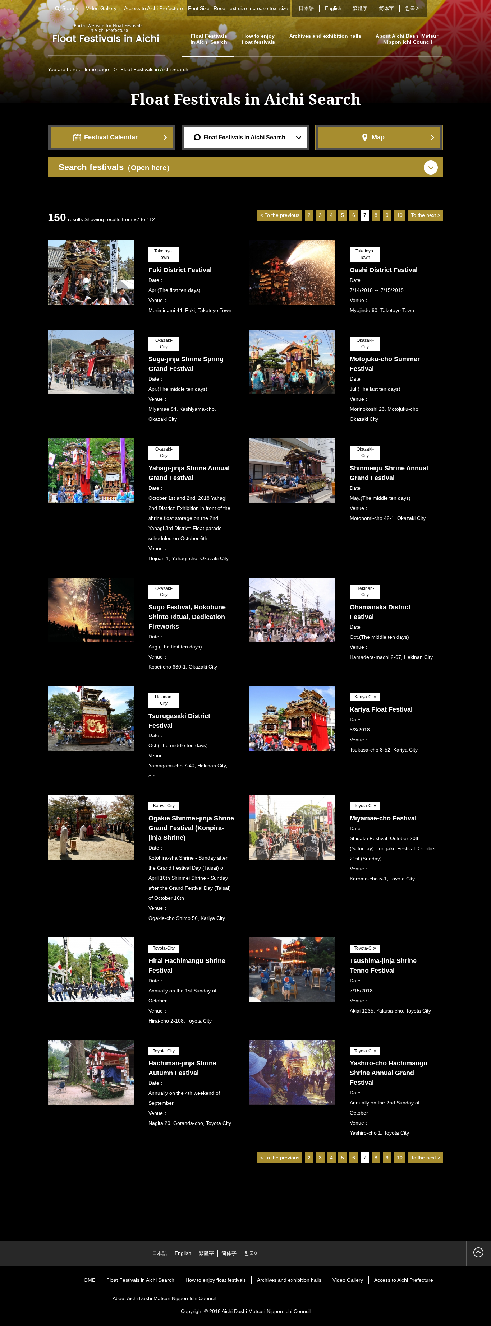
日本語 (306, 8)
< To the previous (279, 215)
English (333, 8)
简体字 (386, 8)
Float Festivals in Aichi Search (209, 39)
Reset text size (230, 8)
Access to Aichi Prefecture (153, 8)
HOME (87, 1280)
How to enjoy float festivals (258, 39)
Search (70, 8)
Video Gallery (101, 8)
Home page (95, 69)
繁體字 (360, 8)
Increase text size (268, 8)
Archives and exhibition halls (325, 36)
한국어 (412, 8)
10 (400, 215)
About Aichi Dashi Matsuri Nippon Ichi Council (408, 39)
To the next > (425, 215)
